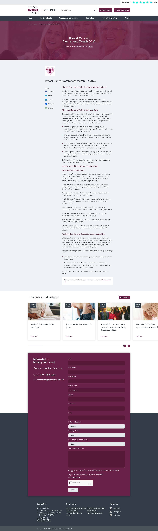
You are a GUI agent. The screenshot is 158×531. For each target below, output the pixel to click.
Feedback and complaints (96, 508)
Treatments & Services (95, 513)
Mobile (70, 395)
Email (70, 413)
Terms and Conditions (74, 513)
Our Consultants (46, 18)
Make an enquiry (105, 10)
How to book (90, 18)
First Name (72, 367)
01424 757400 (49, 10)
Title (69, 358)
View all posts (124, 297)
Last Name (72, 376)
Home (30, 18)
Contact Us (70, 515)
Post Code (71, 404)
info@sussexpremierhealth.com (50, 380)
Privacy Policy (91, 510)
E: (49, 510)
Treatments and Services (68, 18)
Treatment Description (76, 448)
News (35, 24)
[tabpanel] (44, 321)
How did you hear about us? (78, 440)
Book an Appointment (122, 10)
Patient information (110, 18)
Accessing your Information (76, 508)
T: (43, 508)
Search (95, 10)
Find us (127, 18)
